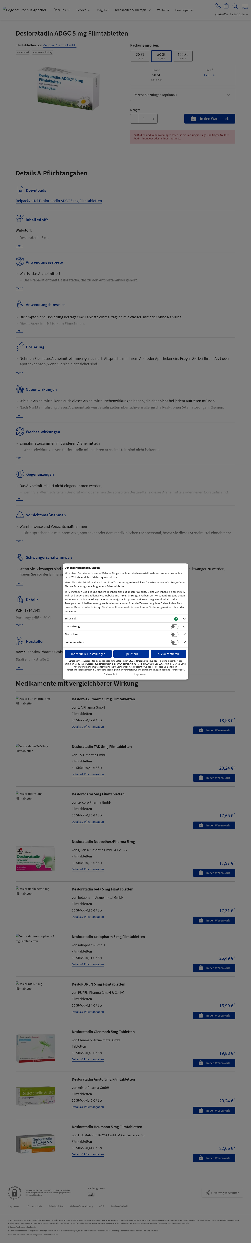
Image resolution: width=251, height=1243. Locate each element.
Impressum (140, 674)
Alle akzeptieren (168, 654)
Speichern (131, 654)
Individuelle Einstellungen (88, 654)
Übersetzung (72, 626)
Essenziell (70, 618)
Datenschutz (111, 674)
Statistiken (71, 634)
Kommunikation (74, 642)
